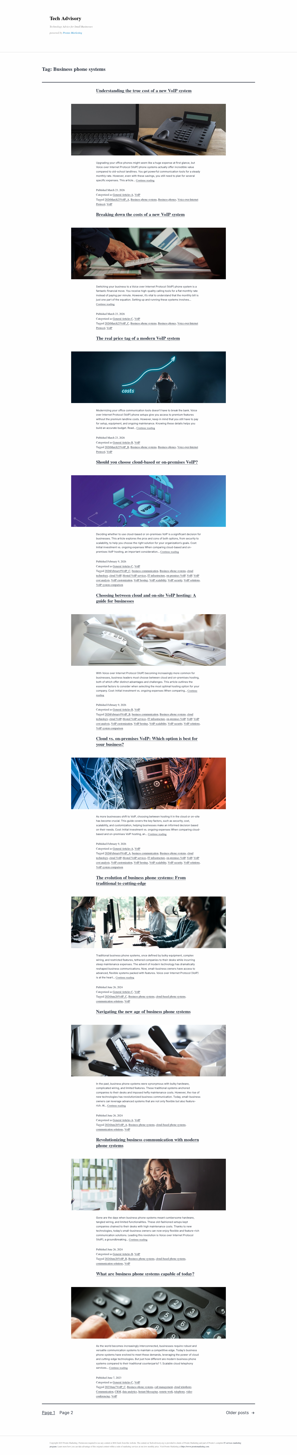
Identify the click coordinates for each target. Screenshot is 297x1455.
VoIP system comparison (109, 585)
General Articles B (123, 442)
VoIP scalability (157, 580)
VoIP (137, 194)
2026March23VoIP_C (117, 323)
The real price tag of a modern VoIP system (138, 338)
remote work (166, 1391)
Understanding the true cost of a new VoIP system (144, 90)
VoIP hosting (141, 580)
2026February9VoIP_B (117, 714)
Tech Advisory (65, 18)
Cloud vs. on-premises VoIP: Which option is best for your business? (147, 741)
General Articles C (123, 318)
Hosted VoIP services (134, 575)
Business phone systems (144, 199)
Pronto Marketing (72, 32)
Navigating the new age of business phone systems (143, 1011)
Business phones (167, 199)
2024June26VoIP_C (116, 996)
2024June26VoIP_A (116, 1124)
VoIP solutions (192, 580)
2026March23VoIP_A (117, 199)
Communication (104, 1391)
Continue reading (145, 180)
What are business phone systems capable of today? (145, 1273)
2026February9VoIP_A (118, 853)
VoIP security (175, 580)
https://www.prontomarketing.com (195, 1446)
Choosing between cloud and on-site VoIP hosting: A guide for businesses (146, 598)
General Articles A (123, 194)
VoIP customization (121, 580)
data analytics (129, 1391)
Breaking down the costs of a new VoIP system (140, 214)
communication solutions (109, 1001)
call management (164, 1387)
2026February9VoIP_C (117, 571)
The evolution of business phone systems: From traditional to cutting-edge (141, 880)
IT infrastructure (156, 575)
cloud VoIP (115, 575)
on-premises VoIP (175, 575)
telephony (179, 1391)
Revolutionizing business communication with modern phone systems (147, 1142)
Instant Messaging (148, 1391)
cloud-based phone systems (170, 996)
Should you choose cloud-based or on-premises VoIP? (147, 462)
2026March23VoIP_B (117, 447)
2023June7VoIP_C (115, 1387)
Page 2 (66, 1412)
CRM (118, 1391)
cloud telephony (182, 1387)
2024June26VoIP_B (116, 1258)
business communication (145, 571)
